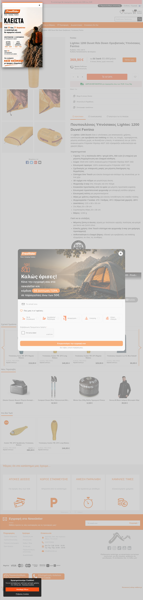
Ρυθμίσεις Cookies (22, 594)
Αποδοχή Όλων (22, 589)
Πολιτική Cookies (28, 585)
